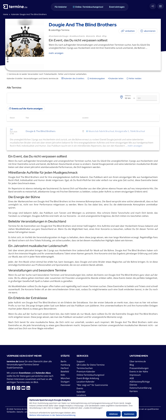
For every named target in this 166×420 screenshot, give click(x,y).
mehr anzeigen (134, 145)
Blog (132, 364)
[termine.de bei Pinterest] (19, 388)
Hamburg (65, 364)
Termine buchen (85, 368)
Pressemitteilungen (139, 368)
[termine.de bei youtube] (24, 388)
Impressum (135, 374)
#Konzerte (90, 36)
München (65, 378)
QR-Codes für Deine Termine (91, 364)
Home (5, 14)
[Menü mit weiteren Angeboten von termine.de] (160, 6)
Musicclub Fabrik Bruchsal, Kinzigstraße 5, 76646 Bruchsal (117, 131)
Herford (64, 368)
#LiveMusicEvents (77, 36)
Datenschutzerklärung (140, 387)
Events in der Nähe (139, 371)
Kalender (81, 391)
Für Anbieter (61, 7)
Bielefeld (65, 371)
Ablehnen (113, 414)
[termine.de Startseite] (16, 7)
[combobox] (130, 98)
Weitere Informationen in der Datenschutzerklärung (52, 415)
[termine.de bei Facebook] (14, 388)
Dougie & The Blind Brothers (40, 131)
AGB (132, 378)
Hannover (65, 385)
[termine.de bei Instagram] (9, 388)
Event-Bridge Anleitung (88, 378)
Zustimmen (129, 414)
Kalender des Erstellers (74, 78)
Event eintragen (117, 7)
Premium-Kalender (86, 371)
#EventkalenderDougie (58, 36)
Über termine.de (138, 361)
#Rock (98, 36)
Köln (63, 374)
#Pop (104, 36)
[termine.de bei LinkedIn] (28, 388)
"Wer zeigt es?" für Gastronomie (92, 385)
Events (80, 388)
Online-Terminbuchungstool (89, 7)
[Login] (153, 6)
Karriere (134, 391)
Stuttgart (65, 381)
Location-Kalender (86, 381)
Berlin (63, 361)
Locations (81, 395)
